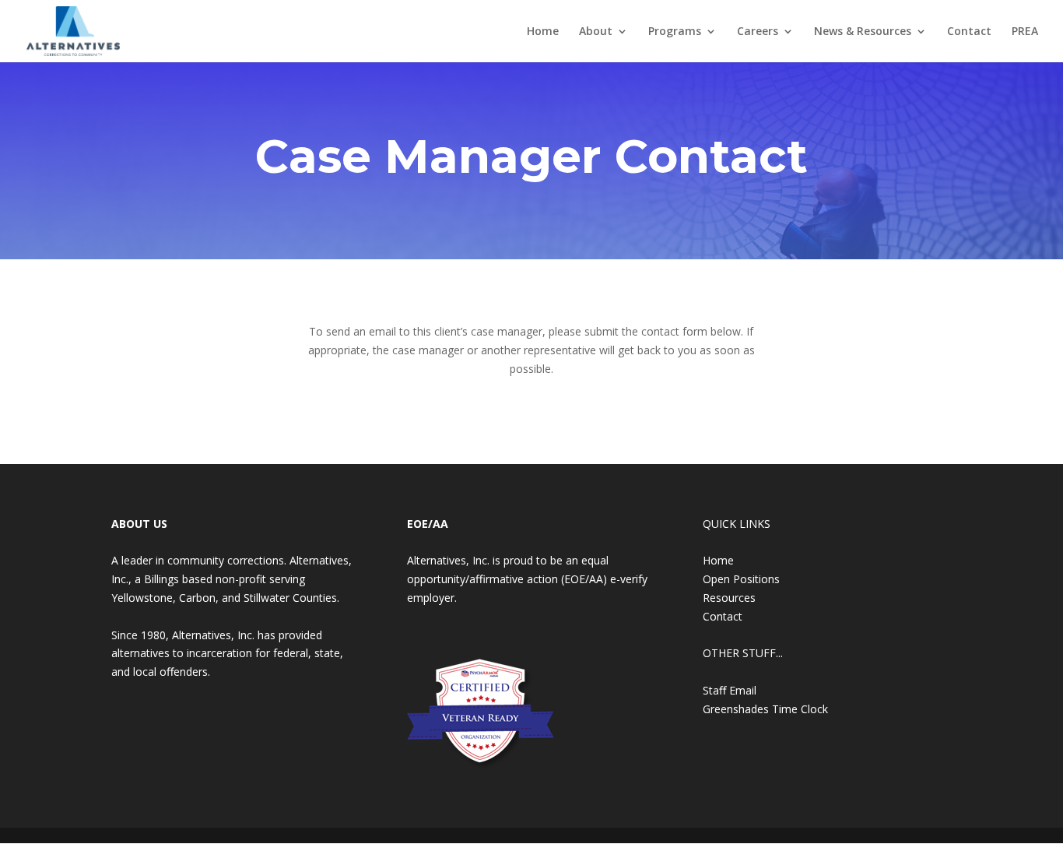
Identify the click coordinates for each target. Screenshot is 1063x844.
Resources (729, 597)
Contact (969, 32)
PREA (1025, 32)
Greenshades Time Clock (765, 709)
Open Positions (741, 578)
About (595, 32)
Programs (674, 32)
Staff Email (729, 690)
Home (543, 32)
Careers (757, 32)
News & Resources (862, 32)
